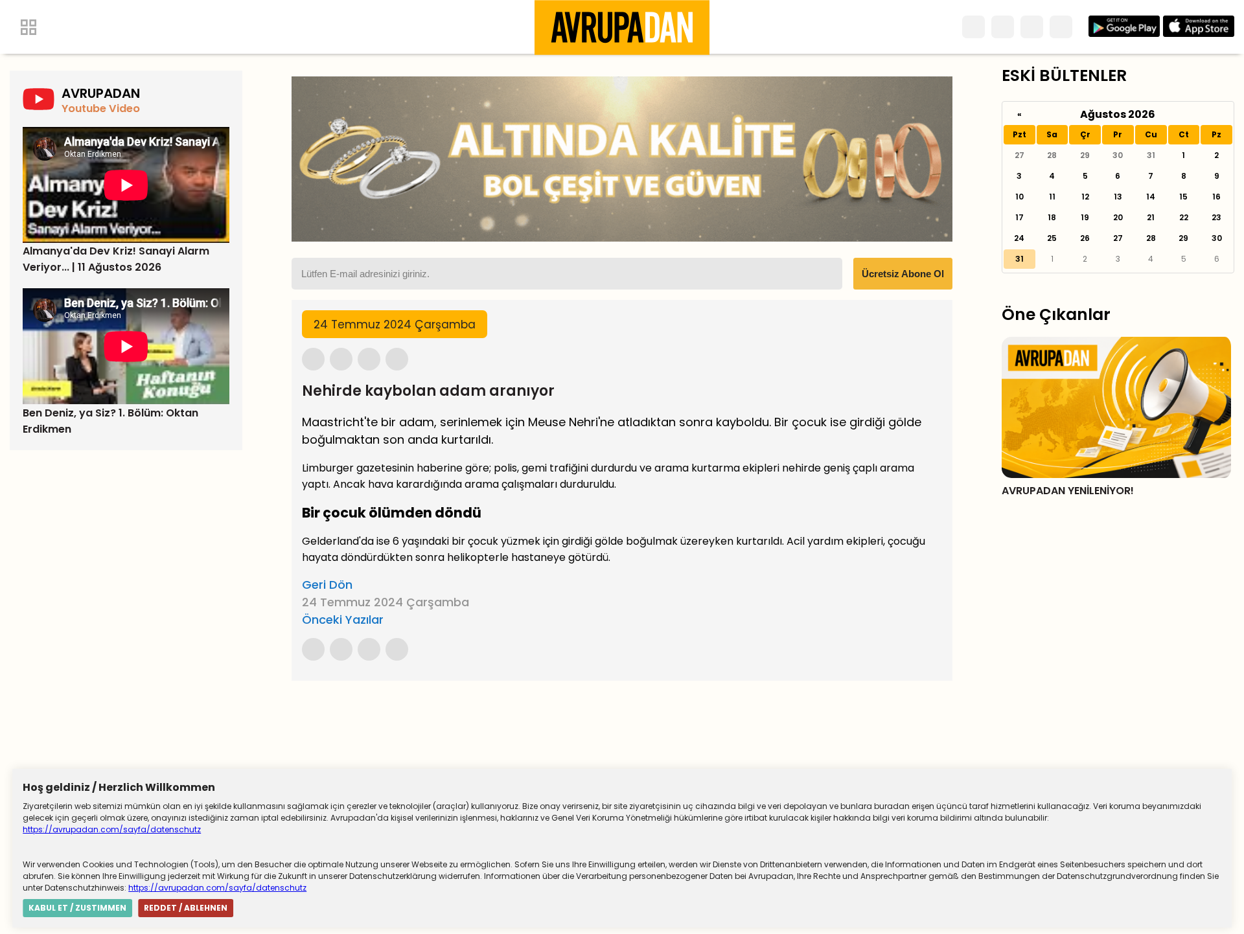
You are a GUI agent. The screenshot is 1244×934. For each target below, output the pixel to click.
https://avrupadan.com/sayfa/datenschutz (112, 829)
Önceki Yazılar (343, 619)
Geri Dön (327, 584)
